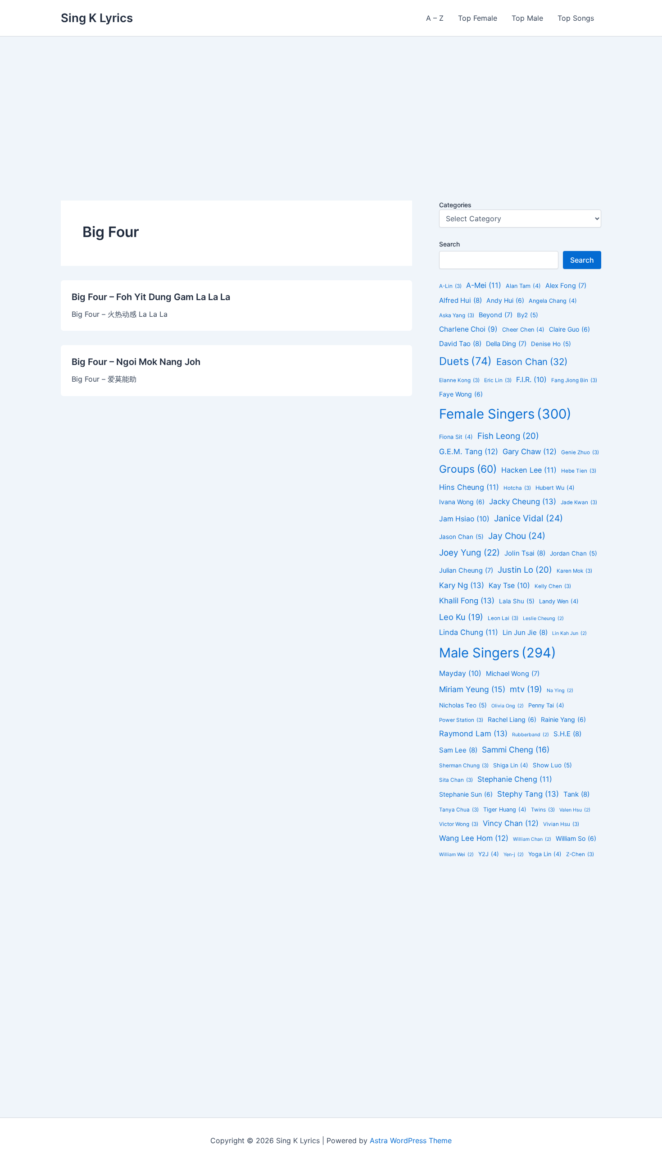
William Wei (456, 854)
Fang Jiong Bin (574, 380)
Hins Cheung (469, 487)
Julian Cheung (466, 570)
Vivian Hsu (561, 824)
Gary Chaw (530, 451)
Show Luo (552, 765)
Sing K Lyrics (97, 18)
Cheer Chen (523, 329)
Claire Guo (569, 329)
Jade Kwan (579, 502)
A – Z (435, 18)
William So (576, 838)
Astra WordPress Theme (411, 1140)
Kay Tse (509, 585)
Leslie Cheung (543, 618)
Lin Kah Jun (569, 633)
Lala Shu (517, 601)
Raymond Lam (473, 733)
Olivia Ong (507, 706)
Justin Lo (525, 570)
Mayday (460, 673)
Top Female (477, 18)
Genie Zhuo (580, 452)
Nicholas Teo (463, 705)
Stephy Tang (528, 793)
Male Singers (497, 653)
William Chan (532, 839)
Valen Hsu (574, 810)
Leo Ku (461, 617)
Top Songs (576, 18)
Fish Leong (508, 436)
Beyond (495, 315)
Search (449, 244)
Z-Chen (580, 854)
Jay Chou (516, 535)
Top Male (527, 18)
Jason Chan (461, 536)
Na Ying (560, 690)
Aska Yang (456, 315)
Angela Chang (553, 300)
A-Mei (483, 285)
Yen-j (513, 854)
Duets (465, 361)
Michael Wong (513, 674)
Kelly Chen (553, 586)
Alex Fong (565, 286)
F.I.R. (531, 379)
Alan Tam (523, 286)
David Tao (460, 343)
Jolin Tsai (524, 553)
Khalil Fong (466, 600)
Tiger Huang (504, 809)
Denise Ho (551, 343)
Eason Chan (531, 361)
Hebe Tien (578, 471)
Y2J (488, 854)
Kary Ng (461, 585)
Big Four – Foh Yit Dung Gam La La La (151, 297)
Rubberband (530, 735)
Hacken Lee (529, 469)
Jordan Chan (573, 553)
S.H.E (567, 734)
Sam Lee (458, 750)
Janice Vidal (528, 518)
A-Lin (450, 286)
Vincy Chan (511, 823)
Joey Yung (469, 552)
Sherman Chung (464, 765)
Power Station (461, 720)
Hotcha (517, 488)
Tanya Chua (459, 810)
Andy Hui (505, 300)
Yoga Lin (545, 854)
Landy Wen (559, 601)
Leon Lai (503, 618)
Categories (455, 205)
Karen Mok (574, 571)
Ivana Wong (462, 502)
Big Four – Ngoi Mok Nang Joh (136, 361)
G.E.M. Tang (468, 451)
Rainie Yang (563, 719)
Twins (543, 810)
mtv (526, 689)
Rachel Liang (512, 719)
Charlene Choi (468, 329)
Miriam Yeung (472, 689)
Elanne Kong (459, 380)
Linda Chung (468, 632)
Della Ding (506, 344)
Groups (468, 469)
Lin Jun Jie (525, 632)
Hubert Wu (555, 487)
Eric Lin (498, 380)
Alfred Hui (460, 300)
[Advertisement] (331, 104)
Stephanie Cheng (514, 779)
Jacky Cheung (522, 501)
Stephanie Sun (466, 794)
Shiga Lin (510, 765)
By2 (527, 315)
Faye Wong (461, 394)
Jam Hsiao (464, 519)
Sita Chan (456, 780)
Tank (576, 794)
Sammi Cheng (515, 749)
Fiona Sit (456, 436)
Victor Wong (458, 824)
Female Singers (505, 414)
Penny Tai (546, 705)
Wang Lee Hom (473, 838)
